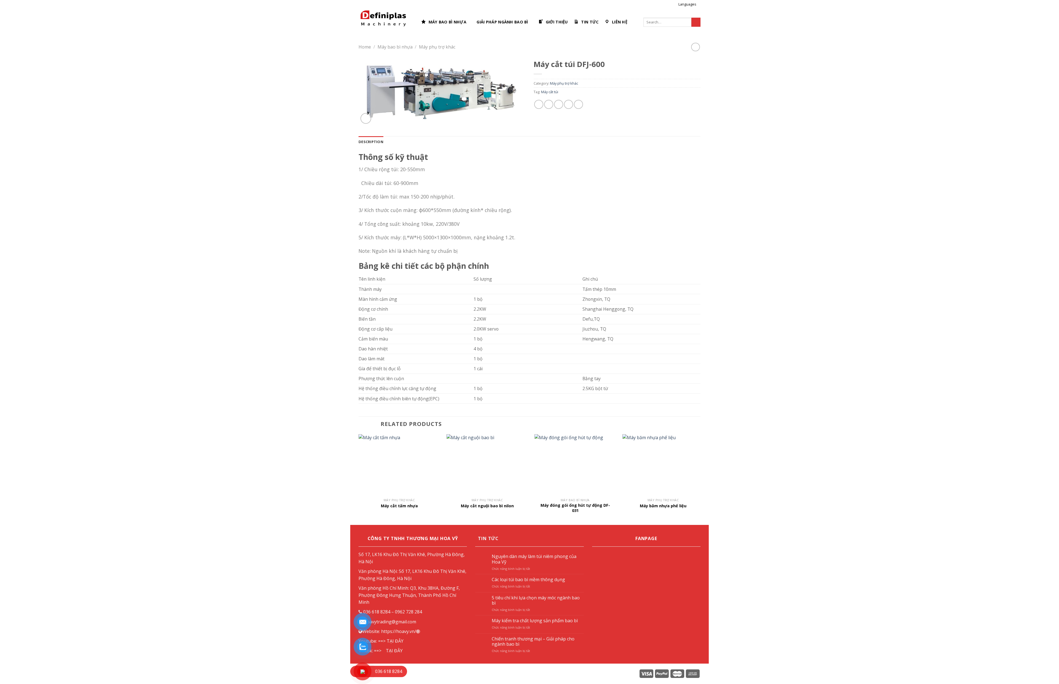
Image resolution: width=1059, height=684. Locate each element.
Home (365, 47)
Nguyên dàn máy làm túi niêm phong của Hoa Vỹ (534, 559)
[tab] (371, 141)
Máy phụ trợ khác (437, 47)
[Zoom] (365, 118)
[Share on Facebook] (538, 104)
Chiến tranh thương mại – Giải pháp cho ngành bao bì (533, 641)
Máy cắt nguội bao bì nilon (487, 505)
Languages (687, 4)
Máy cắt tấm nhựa (399, 505)
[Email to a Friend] (558, 104)
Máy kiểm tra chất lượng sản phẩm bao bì (535, 620)
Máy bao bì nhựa (395, 47)
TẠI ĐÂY (395, 641)
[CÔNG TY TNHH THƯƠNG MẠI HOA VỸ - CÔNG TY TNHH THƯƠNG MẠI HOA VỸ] (386, 22)
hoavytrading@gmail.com (390, 622)
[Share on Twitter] (548, 104)
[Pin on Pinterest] (568, 104)
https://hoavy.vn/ (398, 631)
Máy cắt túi (549, 91)
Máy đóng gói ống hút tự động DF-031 (575, 508)
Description (371, 141)
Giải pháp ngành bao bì (502, 22)
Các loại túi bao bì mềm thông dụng (528, 579)
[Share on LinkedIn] (578, 104)
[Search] (695, 22)
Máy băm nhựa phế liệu (663, 505)
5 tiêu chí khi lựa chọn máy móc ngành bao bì (536, 600)
